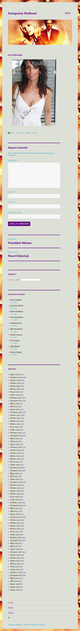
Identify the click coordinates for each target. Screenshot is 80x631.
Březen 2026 (15, 389)
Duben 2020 (15, 587)
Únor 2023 (14, 497)
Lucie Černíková (16, 306)
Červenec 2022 (16, 517)
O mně (10, 602)
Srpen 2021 (14, 549)
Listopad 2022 (16, 505)
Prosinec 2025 (16, 398)
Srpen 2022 (15, 514)
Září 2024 (14, 441)
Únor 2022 (14, 532)
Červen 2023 (15, 485)
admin (13, 133)
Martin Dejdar (16, 352)
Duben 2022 (15, 526)
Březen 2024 (15, 459)
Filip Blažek (15, 346)
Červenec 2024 (16, 447)
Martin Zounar (16, 335)
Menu (67, 13)
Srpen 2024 (15, 444)
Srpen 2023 (14, 479)
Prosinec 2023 (16, 468)
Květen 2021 (15, 558)
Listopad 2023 (16, 470)
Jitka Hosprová (16, 329)
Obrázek (28, 133)
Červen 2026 (15, 380)
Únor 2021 (14, 567)
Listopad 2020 (16, 575)
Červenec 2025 (16, 412)
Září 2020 (14, 581)
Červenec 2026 (16, 377)
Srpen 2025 (15, 409)
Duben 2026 (15, 386)
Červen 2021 (15, 555)
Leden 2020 (15, 590)
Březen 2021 (15, 564)
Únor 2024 (14, 462)
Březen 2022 (15, 529)
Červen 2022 (15, 520)
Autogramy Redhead (22, 13)
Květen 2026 (15, 383)
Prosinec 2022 (16, 502)
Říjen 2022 (14, 508)
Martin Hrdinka (16, 311)
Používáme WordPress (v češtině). (34, 625)
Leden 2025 (15, 430)
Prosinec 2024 (16, 433)
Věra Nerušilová (16, 317)
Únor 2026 (14, 392)
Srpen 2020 (15, 584)
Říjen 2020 (14, 578)
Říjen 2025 (14, 404)
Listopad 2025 (16, 401)
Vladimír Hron (16, 323)
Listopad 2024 (16, 436)
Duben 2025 (15, 421)
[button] (40, 618)
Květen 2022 (15, 523)
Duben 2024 (15, 456)
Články (35, 133)
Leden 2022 (15, 534)
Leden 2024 (15, 465)
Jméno (11, 192)
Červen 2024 (15, 450)
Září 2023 (14, 476)
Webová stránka (15, 213)
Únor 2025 (14, 427)
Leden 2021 (14, 569)
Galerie (10, 613)
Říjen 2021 (14, 543)
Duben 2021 (15, 561)
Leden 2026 (15, 395)
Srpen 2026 (15, 374)
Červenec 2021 (16, 552)
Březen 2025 (15, 424)
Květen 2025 (15, 418)
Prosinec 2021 (15, 537)
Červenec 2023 (16, 482)
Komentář (13, 160)
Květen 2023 (15, 488)
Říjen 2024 (14, 438)
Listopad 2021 (16, 540)
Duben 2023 (15, 491)
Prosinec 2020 (16, 572)
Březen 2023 (15, 494)
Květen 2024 (15, 453)
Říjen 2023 (14, 473)
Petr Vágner (15, 341)
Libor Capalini (16, 300)
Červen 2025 (15, 415)
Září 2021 (14, 546)
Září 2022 (14, 511)
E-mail (11, 202)
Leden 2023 (15, 500)
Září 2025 (14, 406)
